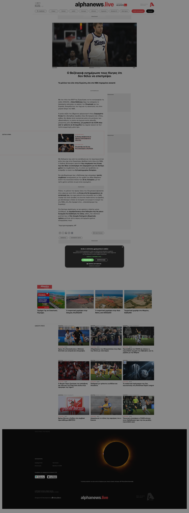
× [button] (122, 247)
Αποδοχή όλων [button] (88, 260)
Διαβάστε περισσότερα (101, 254)
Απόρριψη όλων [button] (101, 260)
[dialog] (94, 256)
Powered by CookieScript (94, 266)
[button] (94, 256)
